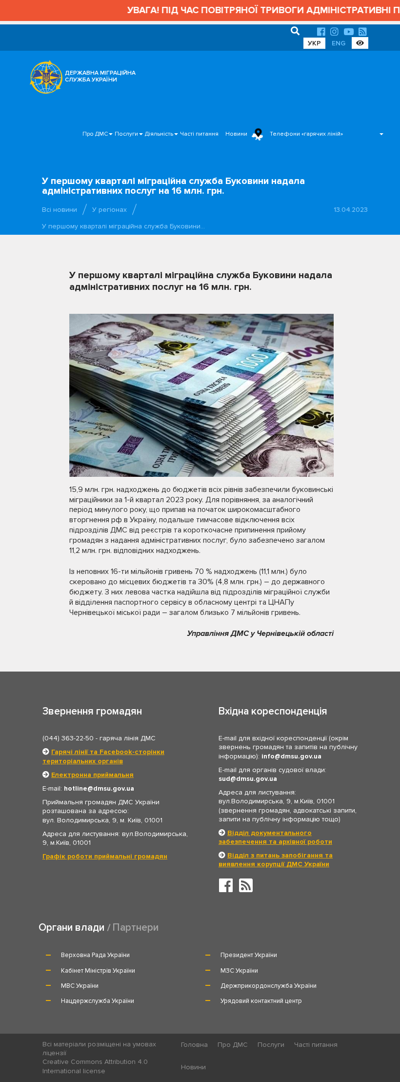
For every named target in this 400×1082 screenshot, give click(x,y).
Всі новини (59, 209)
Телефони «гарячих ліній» (306, 134)
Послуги (126, 134)
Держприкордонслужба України (268, 986)
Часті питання (199, 134)
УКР (314, 43)
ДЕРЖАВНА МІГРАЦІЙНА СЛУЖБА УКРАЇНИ (100, 76)
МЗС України (239, 971)
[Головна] (43, 79)
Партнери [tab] (136, 927)
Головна (194, 1045)
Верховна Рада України (95, 955)
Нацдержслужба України (97, 1001)
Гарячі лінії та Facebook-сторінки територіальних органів (103, 756)
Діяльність (159, 134)
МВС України (80, 986)
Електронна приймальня (92, 775)
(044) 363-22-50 (68, 738)
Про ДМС (95, 134)
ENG (338, 43)
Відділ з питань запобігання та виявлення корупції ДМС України (276, 859)
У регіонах (109, 209)
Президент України (248, 955)
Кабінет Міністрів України (98, 971)
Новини (236, 134)
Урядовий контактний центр (261, 1001)
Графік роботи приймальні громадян (104, 856)
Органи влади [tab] (71, 927)
